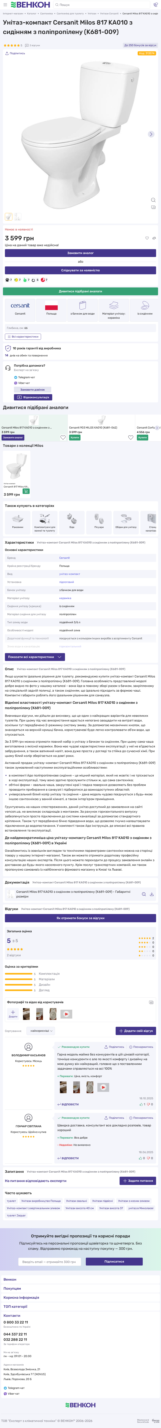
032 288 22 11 (15, 1339)
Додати (13, 1016)
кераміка (65, 598)
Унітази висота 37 (111, 1208)
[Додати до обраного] (147, 238)
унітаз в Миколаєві (140, 1208)
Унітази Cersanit (109, 13)
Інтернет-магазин (13, 13)
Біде (72, 527)
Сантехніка (46, 13)
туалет (11, 1201)
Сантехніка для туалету (70, 13)
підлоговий (66, 582)
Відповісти (70, 1104)
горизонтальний (70, 646)
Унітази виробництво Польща (41, 1201)
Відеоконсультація (36, 397)
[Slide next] (151, 134)
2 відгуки (35, 45)
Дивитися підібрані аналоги (80, 291)
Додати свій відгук (138, 1031)
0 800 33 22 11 (16, 1322)
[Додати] (26, 491)
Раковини (17, 527)
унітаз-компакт (69, 574)
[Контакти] (155, 4)
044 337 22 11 (15, 1334)
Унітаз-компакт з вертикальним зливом (33, 1208)
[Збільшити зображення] (153, 200)
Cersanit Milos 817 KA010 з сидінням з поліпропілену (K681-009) (26, 428)
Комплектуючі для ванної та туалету (45, 529)
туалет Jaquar (16, 1215)
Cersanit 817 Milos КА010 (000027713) (16, 486)
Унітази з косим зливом (134, 1201)
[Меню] (5, 4)
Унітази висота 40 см (80, 1208)
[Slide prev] (9, 134)
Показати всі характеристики (31, 657)
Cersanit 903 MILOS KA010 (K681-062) (93, 427)
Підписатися (114, 1261)
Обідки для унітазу (126, 527)
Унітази (92, 13)
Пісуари (99, 527)
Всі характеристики (25, 336)
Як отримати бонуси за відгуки (80, 918)
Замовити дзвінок (32, 389)
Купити (75, 437)
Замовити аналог (80, 253)
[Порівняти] (154, 238)
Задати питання (140, 1181)
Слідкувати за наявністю (80, 270)
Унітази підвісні (102, 1201)
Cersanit (20, 313)
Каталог (31, 13)
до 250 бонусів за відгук (140, 45)
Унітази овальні (76, 1201)
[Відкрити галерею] (153, 207)
